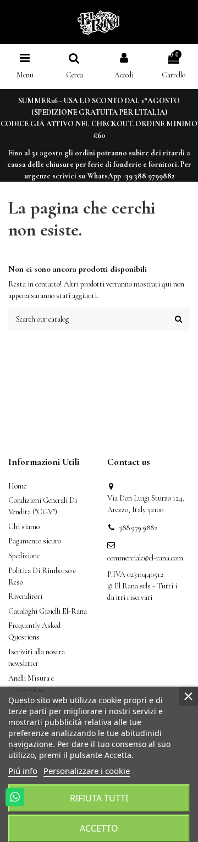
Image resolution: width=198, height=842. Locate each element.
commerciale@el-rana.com (145, 558)
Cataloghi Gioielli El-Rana (47, 611)
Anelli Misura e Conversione (31, 683)
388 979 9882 (138, 527)
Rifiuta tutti (99, 798)
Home (17, 486)
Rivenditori (25, 596)
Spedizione (24, 555)
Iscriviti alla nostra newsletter (36, 657)
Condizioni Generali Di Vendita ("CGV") (42, 506)
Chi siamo (24, 526)
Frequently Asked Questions (34, 631)
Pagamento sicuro (34, 541)
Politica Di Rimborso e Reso (42, 576)
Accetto (99, 828)
